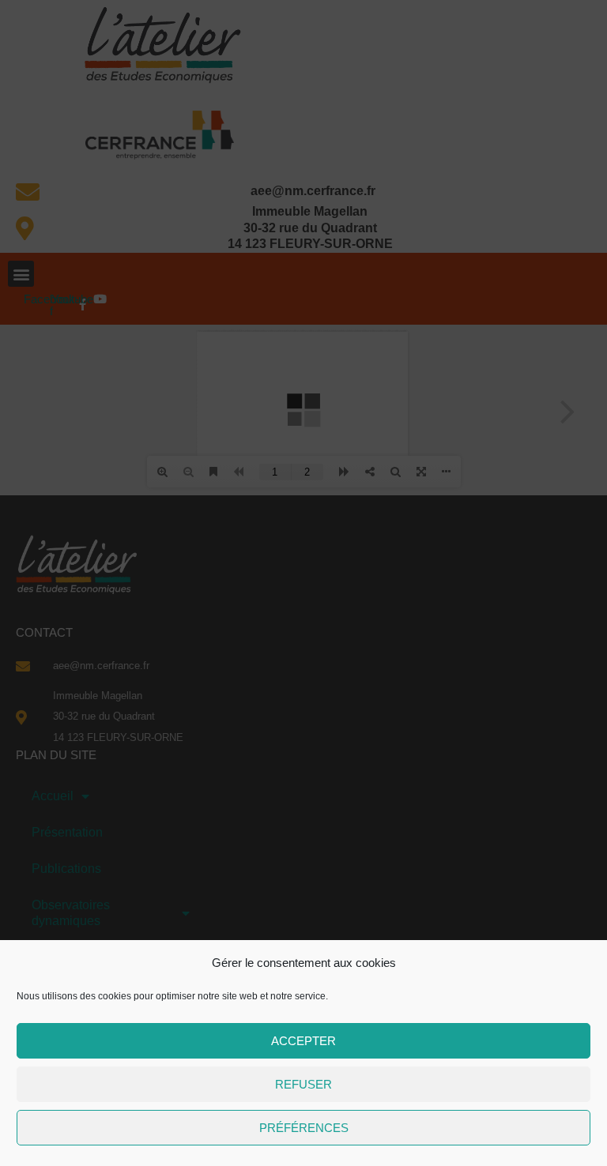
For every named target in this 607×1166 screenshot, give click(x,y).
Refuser (303, 1084)
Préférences (304, 1127)
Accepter (303, 1041)
